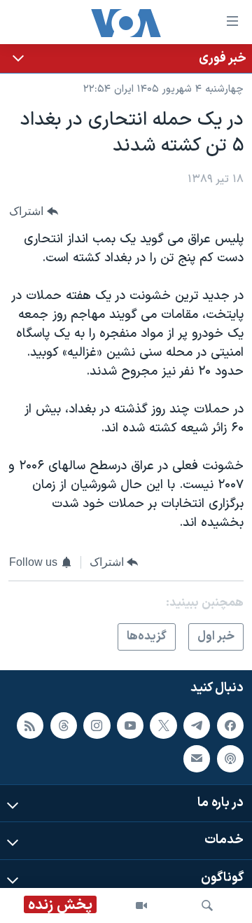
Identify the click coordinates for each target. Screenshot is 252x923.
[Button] (33, 211)
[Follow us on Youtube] (130, 725)
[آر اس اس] (30, 725)
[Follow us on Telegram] (196, 725)
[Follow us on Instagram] (96, 725)
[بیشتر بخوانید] (126, 58)
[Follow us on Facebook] (230, 725)
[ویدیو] (141, 905)
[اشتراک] (196, 759)
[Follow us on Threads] (63, 725)
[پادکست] (230, 759)
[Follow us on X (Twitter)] (163, 725)
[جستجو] (207, 905)
